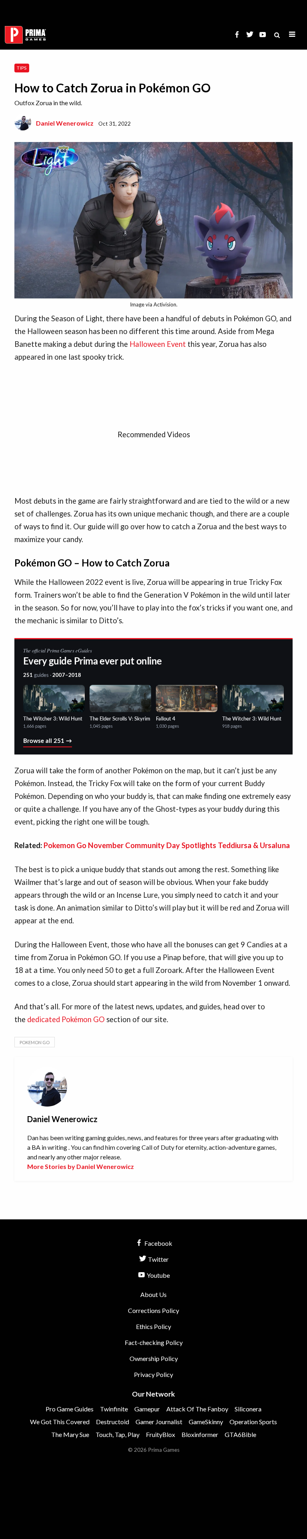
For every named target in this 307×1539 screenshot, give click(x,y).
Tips (21, 68)
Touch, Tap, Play (118, 1434)
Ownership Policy (154, 1358)
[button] (292, 34)
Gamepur (147, 1409)
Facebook (157, 1243)
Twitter (158, 1259)
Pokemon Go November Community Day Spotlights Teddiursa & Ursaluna (167, 845)
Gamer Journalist (159, 1421)
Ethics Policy (153, 1326)
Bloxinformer (199, 1434)
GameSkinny (206, 1421)
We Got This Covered (60, 1421)
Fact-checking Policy (154, 1342)
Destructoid (112, 1421)
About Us (153, 1294)
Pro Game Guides (70, 1409)
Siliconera (248, 1409)
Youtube (158, 1275)
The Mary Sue (70, 1434)
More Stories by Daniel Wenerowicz (80, 1166)
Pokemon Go (35, 1042)
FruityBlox (160, 1434)
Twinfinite (114, 1409)
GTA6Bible (240, 1434)
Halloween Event (158, 344)
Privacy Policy (153, 1374)
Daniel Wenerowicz (65, 123)
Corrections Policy (153, 1310)
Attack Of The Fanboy (197, 1409)
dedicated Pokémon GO (66, 1019)
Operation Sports (253, 1421)
